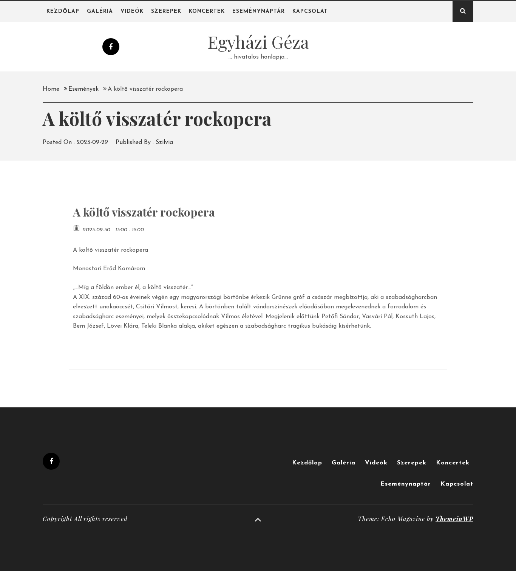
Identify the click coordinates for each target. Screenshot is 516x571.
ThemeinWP (454, 519)
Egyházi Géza (258, 41)
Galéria (100, 11)
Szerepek (166, 11)
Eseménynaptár (258, 11)
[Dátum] (77, 227)
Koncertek (207, 11)
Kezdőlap (62, 11)
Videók (132, 11)
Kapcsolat (310, 11)
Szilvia (164, 142)
